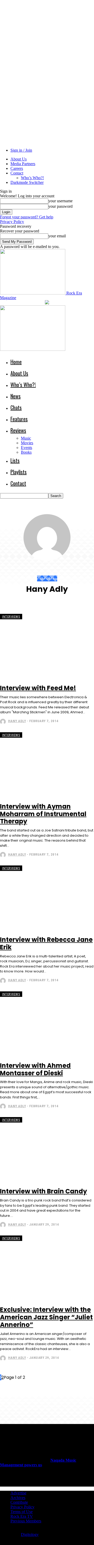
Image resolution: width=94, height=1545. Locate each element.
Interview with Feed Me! (38, 688)
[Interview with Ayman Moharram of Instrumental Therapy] (47, 765)
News (15, 396)
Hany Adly (17, 721)
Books (26, 452)
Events (26, 447)
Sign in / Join (21, 150)
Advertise (18, 1493)
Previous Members (25, 1521)
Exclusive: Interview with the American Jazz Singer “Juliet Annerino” (46, 1317)
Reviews (18, 430)
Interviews (11, 617)
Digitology (30, 1534)
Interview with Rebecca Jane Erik (46, 943)
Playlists (18, 472)
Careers (16, 168)
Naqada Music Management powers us (38, 1462)
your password (60, 206)
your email (57, 236)
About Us (18, 159)
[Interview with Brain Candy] (47, 1150)
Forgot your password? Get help (26, 217)
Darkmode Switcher (27, 182)
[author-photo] (3, 721)
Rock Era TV (21, 1516)
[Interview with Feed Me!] (47, 646)
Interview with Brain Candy (43, 1191)
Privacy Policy (12, 221)
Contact (16, 173)
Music (26, 438)
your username (60, 201)
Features (19, 419)
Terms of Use (21, 1511)
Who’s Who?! (32, 178)
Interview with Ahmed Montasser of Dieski (35, 1069)
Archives (17, 1497)
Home (16, 362)
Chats (16, 407)
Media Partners (22, 164)
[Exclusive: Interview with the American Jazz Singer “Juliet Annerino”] (47, 1268)
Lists (15, 460)
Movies (27, 443)
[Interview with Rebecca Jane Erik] (47, 898)
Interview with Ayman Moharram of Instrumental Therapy (43, 814)
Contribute (19, 1502)
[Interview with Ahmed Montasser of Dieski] (47, 1024)
